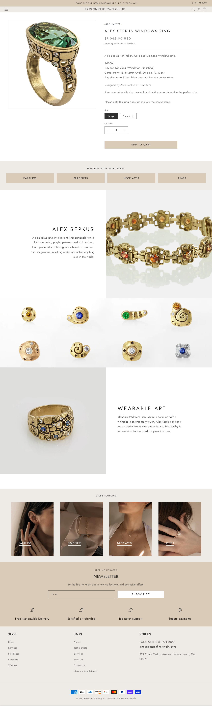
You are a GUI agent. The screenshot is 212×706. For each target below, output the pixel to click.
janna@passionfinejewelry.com (157, 647)
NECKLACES (131, 178)
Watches (12, 665)
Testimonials (80, 648)
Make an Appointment (85, 671)
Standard (128, 116)
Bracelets (13, 659)
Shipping (109, 43)
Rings (11, 642)
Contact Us (79, 665)
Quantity (108, 123)
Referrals (78, 659)
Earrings (12, 648)
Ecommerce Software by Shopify (121, 698)
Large (111, 116)
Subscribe (141, 594)
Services (78, 653)
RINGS (182, 178)
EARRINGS (30, 178)
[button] (6, 9)
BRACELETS (81, 178)
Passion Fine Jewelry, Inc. (95, 698)
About (77, 642)
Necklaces (13, 653)
